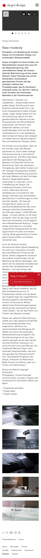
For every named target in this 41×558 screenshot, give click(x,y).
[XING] (15, 533)
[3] (19, 33)
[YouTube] (11, 533)
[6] (28, 33)
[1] (12, 33)
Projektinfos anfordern (14, 388)
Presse (24, 546)
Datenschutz (16, 550)
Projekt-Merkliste (9, 539)
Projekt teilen (9, 391)
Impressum (28, 550)
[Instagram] (3, 533)
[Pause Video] (23, 14)
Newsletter (14, 546)
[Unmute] (29, 14)
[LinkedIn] (19, 533)
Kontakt (5, 550)
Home (4, 546)
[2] (15, 33)
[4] (22, 33)
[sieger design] (14, 5)
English (15, 554)
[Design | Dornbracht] (20, 415)
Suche (21, 539)
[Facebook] (7, 533)
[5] (25, 33)
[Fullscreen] (34, 14)
